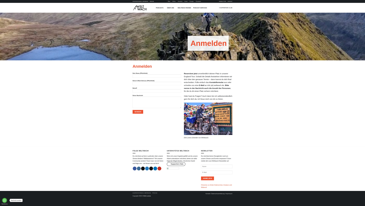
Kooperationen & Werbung (142, 193)
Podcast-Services (200, 8)
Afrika (174, 1)
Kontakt (208, 193)
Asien (186, 1)
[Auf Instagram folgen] (209, 1)
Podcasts (159, 8)
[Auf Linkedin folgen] (214, 1)
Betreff (135, 88)
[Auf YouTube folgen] (216, 1)
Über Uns (170, 8)
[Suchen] (164, 1)
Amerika (180, 1)
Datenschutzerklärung (218, 193)
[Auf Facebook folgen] (207, 1)
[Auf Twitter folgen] (212, 1)
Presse (154, 193)
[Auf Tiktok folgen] (211, 1)
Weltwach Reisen (184, 8)
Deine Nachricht (138, 95)
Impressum (229, 193)
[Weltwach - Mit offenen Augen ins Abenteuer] (143, 8)
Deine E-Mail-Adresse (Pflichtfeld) (143, 80)
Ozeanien (198, 1)
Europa (192, 1)
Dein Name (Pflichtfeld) (140, 73)
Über (169, 1)
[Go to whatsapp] (4, 200)
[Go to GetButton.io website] (5, 204)
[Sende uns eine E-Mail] (151, 168)
